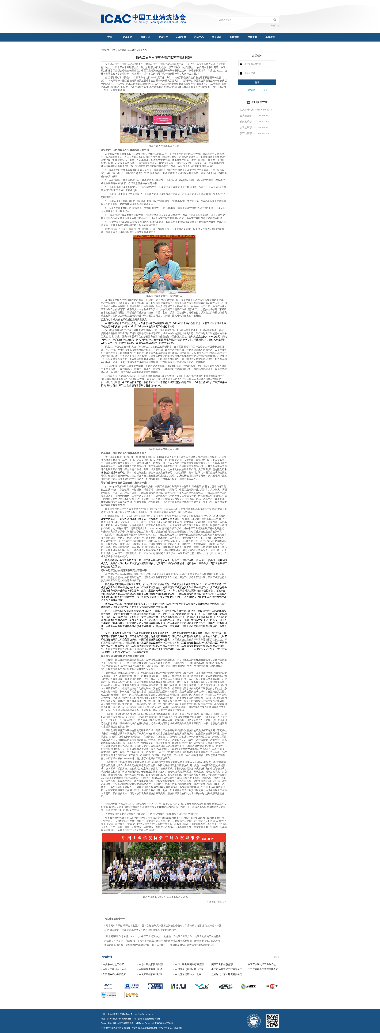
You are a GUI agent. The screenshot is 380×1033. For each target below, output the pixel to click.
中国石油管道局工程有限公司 (226, 969)
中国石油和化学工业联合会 (262, 964)
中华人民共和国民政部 (151, 964)
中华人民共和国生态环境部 (189, 964)
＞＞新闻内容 (132, 50)
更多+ (276, 956)
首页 (109, 37)
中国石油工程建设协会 (151, 969)
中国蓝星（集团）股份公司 (189, 969)
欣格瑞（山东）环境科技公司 (226, 974)
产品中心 (199, 37)
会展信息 (270, 37)
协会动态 (132, 50)
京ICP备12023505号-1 (165, 1023)
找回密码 (251, 90)
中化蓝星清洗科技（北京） (189, 974)
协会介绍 (127, 37)
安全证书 (163, 37)
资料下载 (252, 37)
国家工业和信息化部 (222, 964)
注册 (265, 90)
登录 (257, 82)
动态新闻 (122, 50)
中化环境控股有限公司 (151, 974)
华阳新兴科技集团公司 (114, 974)
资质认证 (145, 37)
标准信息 (234, 37)
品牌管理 (181, 37)
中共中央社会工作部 (113, 964)
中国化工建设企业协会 (114, 969)
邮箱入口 (275, 25)
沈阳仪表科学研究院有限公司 (263, 969)
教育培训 (216, 37)
